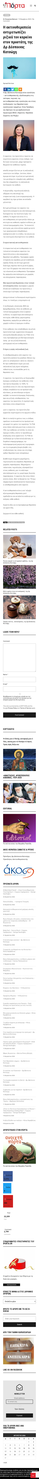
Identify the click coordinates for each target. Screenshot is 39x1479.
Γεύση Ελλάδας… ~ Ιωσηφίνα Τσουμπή (16, 901)
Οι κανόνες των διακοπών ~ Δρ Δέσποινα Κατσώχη (17, 1071)
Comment (6, 641)
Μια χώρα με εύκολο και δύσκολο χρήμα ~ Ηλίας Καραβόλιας (19, 1014)
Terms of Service (25, 708)
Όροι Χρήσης (19, 1409)
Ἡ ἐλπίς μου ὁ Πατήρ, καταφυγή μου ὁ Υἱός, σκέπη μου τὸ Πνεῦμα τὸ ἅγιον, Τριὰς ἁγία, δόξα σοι (18, 741)
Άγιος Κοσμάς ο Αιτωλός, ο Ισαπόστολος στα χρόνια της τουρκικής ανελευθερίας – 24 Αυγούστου (18, 920)
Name (5, 674)
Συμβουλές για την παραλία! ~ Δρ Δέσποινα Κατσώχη (17, 1090)
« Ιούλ (5, 1462)
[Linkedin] (9, 88)
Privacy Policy (12, 708)
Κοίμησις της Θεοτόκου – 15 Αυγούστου (16, 988)
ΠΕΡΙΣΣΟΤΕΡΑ (11, 1285)
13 (19, 1448)
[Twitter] (12, 88)
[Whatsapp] (16, 88)
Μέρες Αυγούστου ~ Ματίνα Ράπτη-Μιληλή (17, 1053)
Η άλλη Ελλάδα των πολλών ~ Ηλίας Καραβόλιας (19, 1120)
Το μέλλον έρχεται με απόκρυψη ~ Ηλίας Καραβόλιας (16, 1023)
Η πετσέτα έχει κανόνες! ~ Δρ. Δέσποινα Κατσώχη (16, 941)
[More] (20, 88)
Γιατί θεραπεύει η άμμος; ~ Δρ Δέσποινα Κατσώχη (16, 1062)
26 (15, 1455)
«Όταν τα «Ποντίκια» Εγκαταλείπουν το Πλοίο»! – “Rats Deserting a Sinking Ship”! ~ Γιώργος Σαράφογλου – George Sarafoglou (19, 1110)
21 (24, 1451)
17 (5, 1451)
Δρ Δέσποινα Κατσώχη (16, 522)
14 (24, 1448)
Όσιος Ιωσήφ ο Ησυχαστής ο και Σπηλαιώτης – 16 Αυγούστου (19, 979)
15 (29, 1448)
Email (5, 684)
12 (15, 1448)
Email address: (19, 1398)
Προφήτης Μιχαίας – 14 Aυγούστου (15, 996)
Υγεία (7, 15)
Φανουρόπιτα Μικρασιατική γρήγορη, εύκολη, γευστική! (18, 910)
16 (33, 1448)
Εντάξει (3, 1478)
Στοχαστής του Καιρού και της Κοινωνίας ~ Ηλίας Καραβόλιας (17, 950)
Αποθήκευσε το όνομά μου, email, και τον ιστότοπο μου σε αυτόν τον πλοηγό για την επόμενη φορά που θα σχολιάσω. (17, 698)
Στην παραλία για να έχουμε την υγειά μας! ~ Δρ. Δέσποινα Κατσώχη (19, 1033)
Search (19, 1324)
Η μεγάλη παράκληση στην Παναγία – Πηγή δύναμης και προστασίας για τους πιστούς (17, 1004)
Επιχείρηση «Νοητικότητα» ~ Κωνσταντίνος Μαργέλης (18, 969)
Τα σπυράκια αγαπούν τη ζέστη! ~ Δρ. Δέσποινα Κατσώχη (19, 1081)
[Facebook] (5, 88)
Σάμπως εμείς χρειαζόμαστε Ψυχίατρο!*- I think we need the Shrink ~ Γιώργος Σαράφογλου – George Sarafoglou (19, 1043)
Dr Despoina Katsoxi (10, 19)
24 (5, 1455)
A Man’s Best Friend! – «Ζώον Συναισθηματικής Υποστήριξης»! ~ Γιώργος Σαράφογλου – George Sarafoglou (19, 892)
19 (15, 1451)
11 (10, 1448)
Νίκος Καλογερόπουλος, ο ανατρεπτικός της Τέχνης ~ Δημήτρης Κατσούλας (18, 1100)
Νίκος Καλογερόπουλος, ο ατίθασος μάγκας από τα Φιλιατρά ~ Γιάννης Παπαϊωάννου (19, 960)
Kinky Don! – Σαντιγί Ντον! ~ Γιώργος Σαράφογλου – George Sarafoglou (15, 931)
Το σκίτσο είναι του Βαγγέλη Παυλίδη (17, 844)
